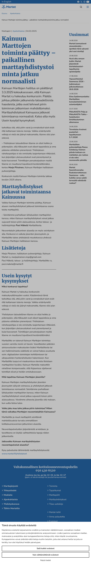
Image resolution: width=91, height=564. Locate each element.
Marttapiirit (54, 495)
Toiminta (53, 486)
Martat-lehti (55, 512)
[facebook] (78, 2)
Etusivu (4, 13)
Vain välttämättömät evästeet (45, 555)
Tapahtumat (55, 490)
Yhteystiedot (10, 490)
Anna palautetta (57, 516)
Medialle (8, 495)
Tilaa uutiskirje (56, 504)
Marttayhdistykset (57, 499)
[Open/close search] (81, 7)
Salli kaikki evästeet (45, 548)
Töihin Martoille (12, 508)
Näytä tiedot (45, 560)
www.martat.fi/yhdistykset (14, 453)
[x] (81, 2)
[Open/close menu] (87, 7)
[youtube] (87, 2)
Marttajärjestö (11, 486)
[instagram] (84, 2)
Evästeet (53, 521)
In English (6, 1)
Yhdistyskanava (11, 504)
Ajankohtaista (15, 13)
